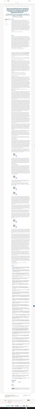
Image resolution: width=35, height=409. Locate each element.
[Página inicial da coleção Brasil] (5, 401)
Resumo (6, 20)
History (6, 25)
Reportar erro (34, 145)
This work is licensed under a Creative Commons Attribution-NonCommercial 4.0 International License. (21, 388)
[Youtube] (10, 402)
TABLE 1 (25, 169)
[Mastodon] (8, 402)
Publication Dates (6, 24)
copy (28, 6)
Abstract (6, 19)
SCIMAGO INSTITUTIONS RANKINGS (19, 17)
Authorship (13, 17)
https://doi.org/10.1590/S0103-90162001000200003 (22, 6)
